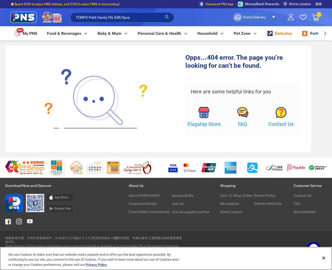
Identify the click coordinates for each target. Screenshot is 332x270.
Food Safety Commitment (149, 212)
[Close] (323, 258)
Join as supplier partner (191, 212)
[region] (166, 258)
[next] (325, 33)
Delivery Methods (268, 203)
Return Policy (264, 195)
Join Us (178, 203)
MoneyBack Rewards (262, 4)
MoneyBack (229, 203)
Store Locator (300, 4)
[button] (255, 17)
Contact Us (281, 124)
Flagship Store (204, 124)
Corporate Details (143, 203)
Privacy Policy (96, 265)
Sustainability (182, 195)
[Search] (167, 17)
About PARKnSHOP (144, 195)
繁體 (318, 4)
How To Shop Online (236, 195)
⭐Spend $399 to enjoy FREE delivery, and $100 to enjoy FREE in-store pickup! (65, 4)
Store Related (304, 212)
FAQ (242, 124)
